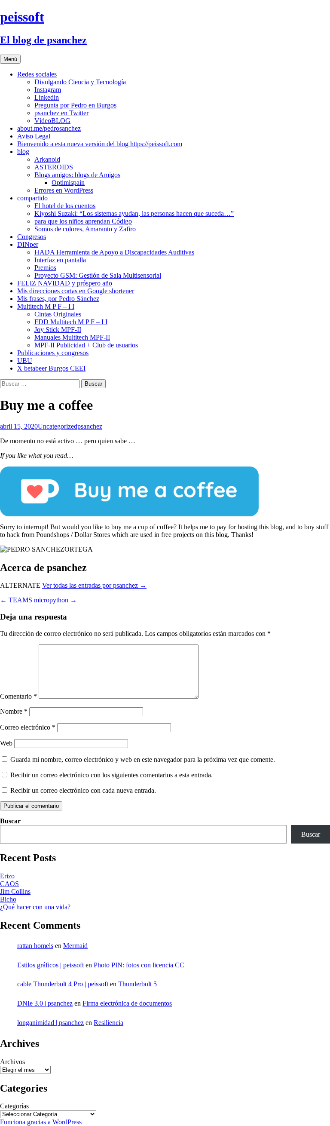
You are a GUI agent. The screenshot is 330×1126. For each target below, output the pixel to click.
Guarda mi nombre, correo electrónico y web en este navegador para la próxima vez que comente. (142, 759)
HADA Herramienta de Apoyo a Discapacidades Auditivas (114, 252)
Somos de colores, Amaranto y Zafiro (85, 229)
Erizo (7, 876)
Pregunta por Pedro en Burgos (75, 105)
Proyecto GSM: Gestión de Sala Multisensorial (97, 275)
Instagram (47, 89)
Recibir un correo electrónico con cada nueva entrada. (83, 790)
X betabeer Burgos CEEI (51, 368)
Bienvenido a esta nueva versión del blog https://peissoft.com (99, 143)
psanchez (89, 426)
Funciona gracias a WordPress (41, 1122)
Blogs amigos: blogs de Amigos (77, 174)
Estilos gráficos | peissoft (50, 965)
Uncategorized (57, 426)
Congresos (31, 236)
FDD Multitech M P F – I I (70, 321)
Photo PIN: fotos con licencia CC (139, 965)
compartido (32, 198)
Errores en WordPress (63, 190)
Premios (45, 267)
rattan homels (35, 945)
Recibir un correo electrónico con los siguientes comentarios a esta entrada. (111, 775)
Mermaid (75, 945)
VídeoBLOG (52, 120)
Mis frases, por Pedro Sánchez (58, 298)
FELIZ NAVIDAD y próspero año (64, 283)
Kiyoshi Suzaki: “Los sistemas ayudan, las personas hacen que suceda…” (134, 213)
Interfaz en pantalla (60, 260)
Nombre (14, 711)
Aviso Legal (33, 136)
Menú (10, 59)
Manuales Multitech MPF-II (72, 337)
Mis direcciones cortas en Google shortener (75, 291)
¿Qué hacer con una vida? (35, 907)
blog (23, 151)
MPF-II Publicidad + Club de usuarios (86, 345)
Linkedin (46, 97)
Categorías (14, 1106)
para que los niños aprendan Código (83, 221)
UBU (24, 360)
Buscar (10, 821)
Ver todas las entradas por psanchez (94, 585)
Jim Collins (15, 891)
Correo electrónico (27, 727)
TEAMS (16, 600)
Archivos (12, 1061)
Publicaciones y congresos (53, 352)
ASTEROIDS (53, 167)
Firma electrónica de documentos (127, 1003)
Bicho (8, 899)
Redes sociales (37, 74)
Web (6, 743)
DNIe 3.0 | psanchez (45, 1003)
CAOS (9, 883)
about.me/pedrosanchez (49, 128)
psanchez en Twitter (61, 113)
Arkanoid (47, 159)
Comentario (18, 696)
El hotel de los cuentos (64, 205)
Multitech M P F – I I (45, 306)
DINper (27, 244)
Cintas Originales (57, 314)
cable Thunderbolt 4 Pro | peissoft (62, 984)
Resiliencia (108, 1022)
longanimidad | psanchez (50, 1022)
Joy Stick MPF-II (57, 329)
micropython (55, 600)
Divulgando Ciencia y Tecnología (80, 82)
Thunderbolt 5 (137, 984)
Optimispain (68, 182)
